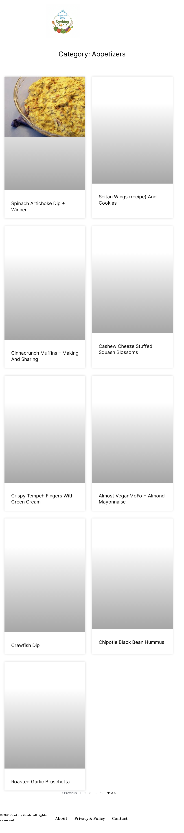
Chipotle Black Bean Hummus (131, 642)
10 (101, 793)
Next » (111, 793)
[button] (3, 21)
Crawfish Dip (25, 645)
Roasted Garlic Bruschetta (40, 781)
